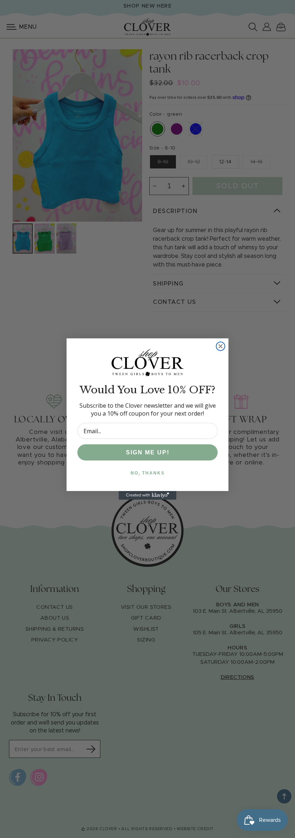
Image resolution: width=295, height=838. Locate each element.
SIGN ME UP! (147, 452)
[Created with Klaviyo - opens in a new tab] (147, 495)
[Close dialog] (220, 346)
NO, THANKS (148, 473)
